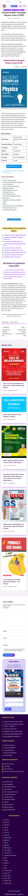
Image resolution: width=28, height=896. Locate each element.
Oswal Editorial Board (10, 787)
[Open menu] (20, 6)
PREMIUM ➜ (14, 6)
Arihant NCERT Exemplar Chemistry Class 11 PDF (7, 332)
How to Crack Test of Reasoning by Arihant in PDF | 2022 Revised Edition (13, 386)
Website (5, 645)
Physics (22, 9)
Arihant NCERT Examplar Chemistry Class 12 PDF (21, 332)
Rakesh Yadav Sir (8, 807)
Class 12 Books (14, 322)
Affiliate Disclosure (10, 894)
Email (5, 638)
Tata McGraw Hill (8, 797)
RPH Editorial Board (9, 799)
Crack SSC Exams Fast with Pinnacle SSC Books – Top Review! (12, 582)
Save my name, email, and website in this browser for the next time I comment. (14, 650)
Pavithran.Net (15, 9)
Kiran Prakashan (8, 784)
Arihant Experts (8, 782)
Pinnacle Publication (9, 794)
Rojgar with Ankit (9, 804)
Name (5, 631)
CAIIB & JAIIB (7, 883)
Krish (10, 18)
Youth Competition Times (11, 792)
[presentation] (14, 364)
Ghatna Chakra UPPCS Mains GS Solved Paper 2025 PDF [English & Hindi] (13, 526)
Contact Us (20, 894)
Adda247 (6, 802)
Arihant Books (5, 322)
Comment (6, 608)
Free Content (7, 9)
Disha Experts (8, 789)
